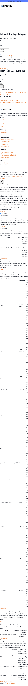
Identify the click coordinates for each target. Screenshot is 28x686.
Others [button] (2, 621)
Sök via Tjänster (11, 13)
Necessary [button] (2, 211)
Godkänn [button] (2, 178)
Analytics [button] (2, 269)
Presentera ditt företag (7, 152)
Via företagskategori (6, 134)
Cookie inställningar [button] (17, 176)
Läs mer (2, 67)
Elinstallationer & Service (7, 143)
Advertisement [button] (3, 638)
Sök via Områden (11, 17)
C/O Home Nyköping (5, 57)
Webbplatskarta (5, 157)
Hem (14, 10)
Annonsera (13, 28)
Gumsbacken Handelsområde (12, 102)
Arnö (1, 100)
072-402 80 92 (3, 68)
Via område (4, 132)
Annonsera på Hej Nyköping (8, 154)
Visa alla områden (5, 107)
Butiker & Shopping (6, 146)
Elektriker (23, 92)
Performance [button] (3, 258)
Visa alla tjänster (5, 94)
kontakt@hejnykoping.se (6, 163)
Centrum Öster (7, 100)
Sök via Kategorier (10, 15)
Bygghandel (11, 92)
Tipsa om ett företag (10, 21)
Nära (1, 44)
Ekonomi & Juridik (5, 141)
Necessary (4, 213)
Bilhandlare (3, 92)
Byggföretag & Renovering (8, 139)
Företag (13, 11)
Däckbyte (17, 92)
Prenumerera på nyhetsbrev (8, 155)
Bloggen (13, 24)
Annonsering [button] (3, 608)
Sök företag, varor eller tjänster (8, 38)
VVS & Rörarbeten (5, 145)
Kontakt (13, 26)
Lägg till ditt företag (10, 19)
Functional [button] (2, 226)
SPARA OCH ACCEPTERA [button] (6, 681)
